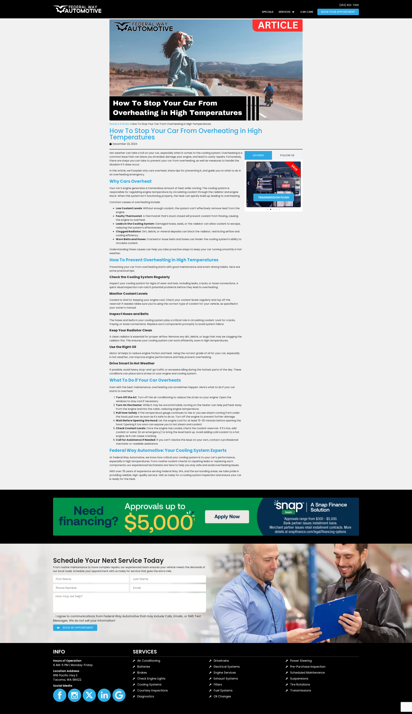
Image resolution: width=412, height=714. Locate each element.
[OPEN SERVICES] (293, 12)
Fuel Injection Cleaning (273, 195)
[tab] (258, 155)
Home (113, 124)
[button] (248, 183)
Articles (124, 124)
